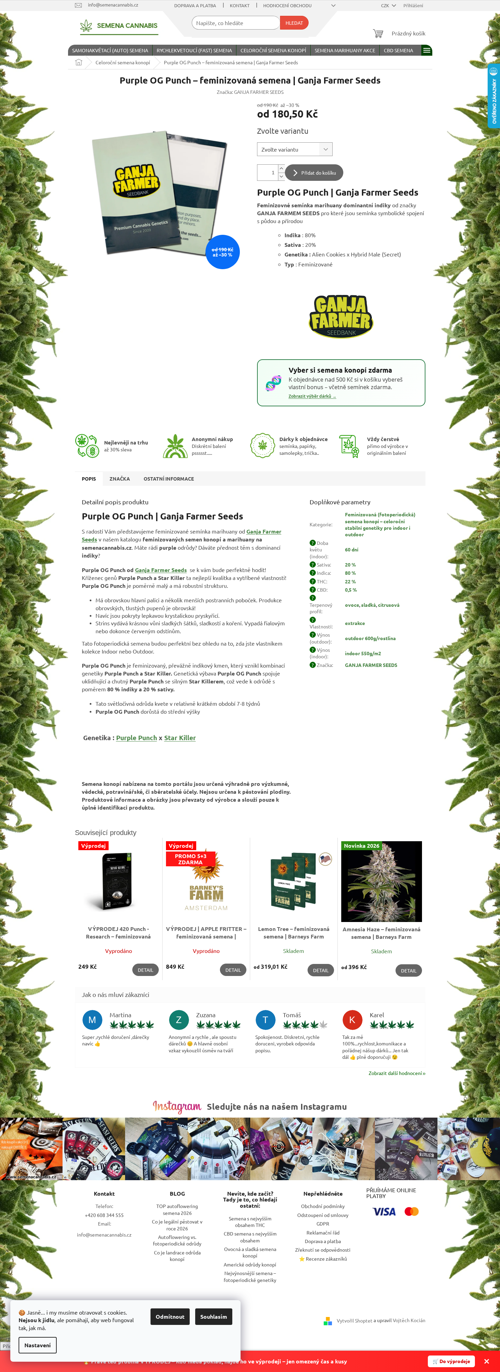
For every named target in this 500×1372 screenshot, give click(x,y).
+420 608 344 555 (104, 1215)
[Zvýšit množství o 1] (281, 169)
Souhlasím (213, 1316)
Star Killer (180, 737)
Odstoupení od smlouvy (322, 1215)
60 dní (351, 549)
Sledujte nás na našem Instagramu (277, 1106)
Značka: (250, 92)
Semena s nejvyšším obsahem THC (250, 1221)
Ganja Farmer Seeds (161, 569)
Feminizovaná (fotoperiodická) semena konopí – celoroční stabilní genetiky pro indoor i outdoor (380, 524)
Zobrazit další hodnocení (395, 1073)
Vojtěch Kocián (409, 1320)
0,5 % (351, 589)
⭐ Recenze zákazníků (323, 1258)
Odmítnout (170, 1316)
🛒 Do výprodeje (451, 1361)
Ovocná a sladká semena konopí (250, 1252)
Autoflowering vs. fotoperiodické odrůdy (177, 1240)
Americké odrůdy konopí (250, 1264)
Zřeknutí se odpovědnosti (323, 1250)
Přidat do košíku (318, 172)
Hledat (294, 23)
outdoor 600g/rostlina (370, 638)
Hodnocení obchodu (287, 5)
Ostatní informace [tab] (169, 478)
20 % (350, 564)
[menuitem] (110, 50)
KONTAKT (239, 5)
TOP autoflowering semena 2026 (177, 1209)
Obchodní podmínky (323, 1206)
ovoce (352, 605)
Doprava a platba (195, 5)
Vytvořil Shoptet (355, 1320)
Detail (145, 970)
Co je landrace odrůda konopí (177, 1255)
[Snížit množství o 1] (281, 176)
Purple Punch (136, 737)
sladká (368, 605)
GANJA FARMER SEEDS (371, 665)
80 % (350, 573)
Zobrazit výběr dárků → (312, 396)
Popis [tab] (89, 478)
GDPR (322, 1223)
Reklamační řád (323, 1232)
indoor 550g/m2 (363, 653)
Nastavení (37, 1345)
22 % (350, 581)
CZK (385, 5)
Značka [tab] (120, 478)
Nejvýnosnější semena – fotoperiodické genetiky (250, 1276)
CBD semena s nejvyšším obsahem (250, 1236)
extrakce (355, 623)
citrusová (389, 605)
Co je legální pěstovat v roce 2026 (177, 1224)
